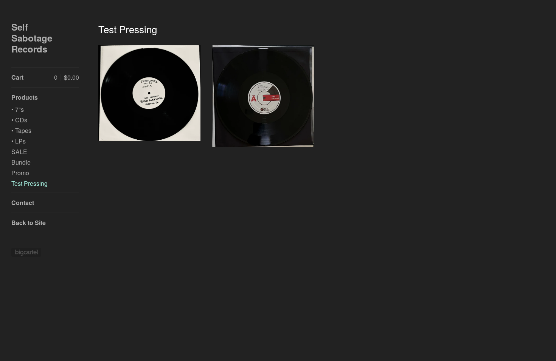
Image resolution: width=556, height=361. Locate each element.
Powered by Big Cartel (26, 252)
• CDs (19, 120)
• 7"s (17, 109)
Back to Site (28, 222)
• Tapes (21, 130)
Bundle (21, 162)
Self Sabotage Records (31, 38)
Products (24, 97)
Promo (20, 172)
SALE (19, 151)
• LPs (18, 141)
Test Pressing (29, 183)
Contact (22, 202)
